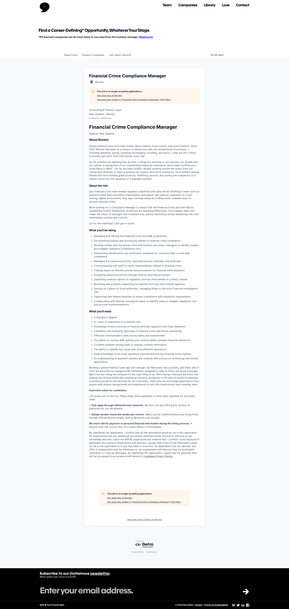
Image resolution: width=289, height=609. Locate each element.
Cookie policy (152, 552)
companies (93, 54)
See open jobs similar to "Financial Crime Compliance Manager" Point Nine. (134, 99)
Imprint (198, 605)
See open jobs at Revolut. (109, 95)
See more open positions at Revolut (144, 519)
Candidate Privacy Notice (158, 456)
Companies (187, 5)
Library (209, 5)
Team (167, 5)
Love (226, 5)
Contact (242, 5)
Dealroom (146, 37)
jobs (71, 54)
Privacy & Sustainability (216, 605)
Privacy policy (138, 552)
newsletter (100, 574)
